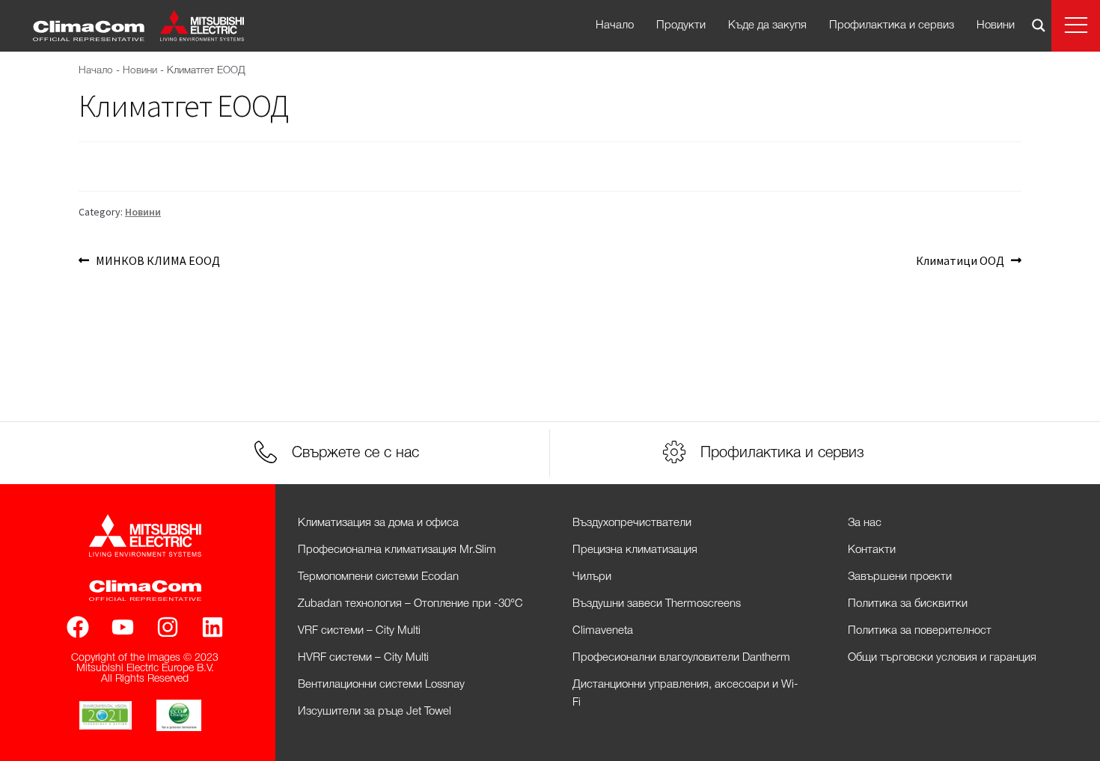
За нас (864, 523)
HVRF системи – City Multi (363, 657)
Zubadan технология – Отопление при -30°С (410, 604)
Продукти (681, 25)
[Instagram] (167, 627)
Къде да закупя (767, 25)
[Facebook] (78, 627)
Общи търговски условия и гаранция (942, 657)
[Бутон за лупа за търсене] (1038, 25)
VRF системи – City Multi (359, 631)
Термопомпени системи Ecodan (378, 577)
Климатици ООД (960, 259)
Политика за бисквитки (908, 604)
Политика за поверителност (919, 631)
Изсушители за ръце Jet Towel (374, 711)
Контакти (872, 550)
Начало (615, 25)
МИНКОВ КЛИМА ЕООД (157, 259)
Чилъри (591, 577)
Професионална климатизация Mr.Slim (397, 550)
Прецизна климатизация (634, 550)
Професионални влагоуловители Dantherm (681, 657)
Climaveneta (602, 631)
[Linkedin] (212, 627)
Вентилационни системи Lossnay (381, 684)
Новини (996, 25)
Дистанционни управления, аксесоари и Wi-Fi (685, 693)
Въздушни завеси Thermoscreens (656, 604)
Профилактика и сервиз (891, 25)
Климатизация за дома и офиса (378, 523)
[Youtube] (122, 627)
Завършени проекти (900, 577)
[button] (1075, 26)
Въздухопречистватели (631, 523)
